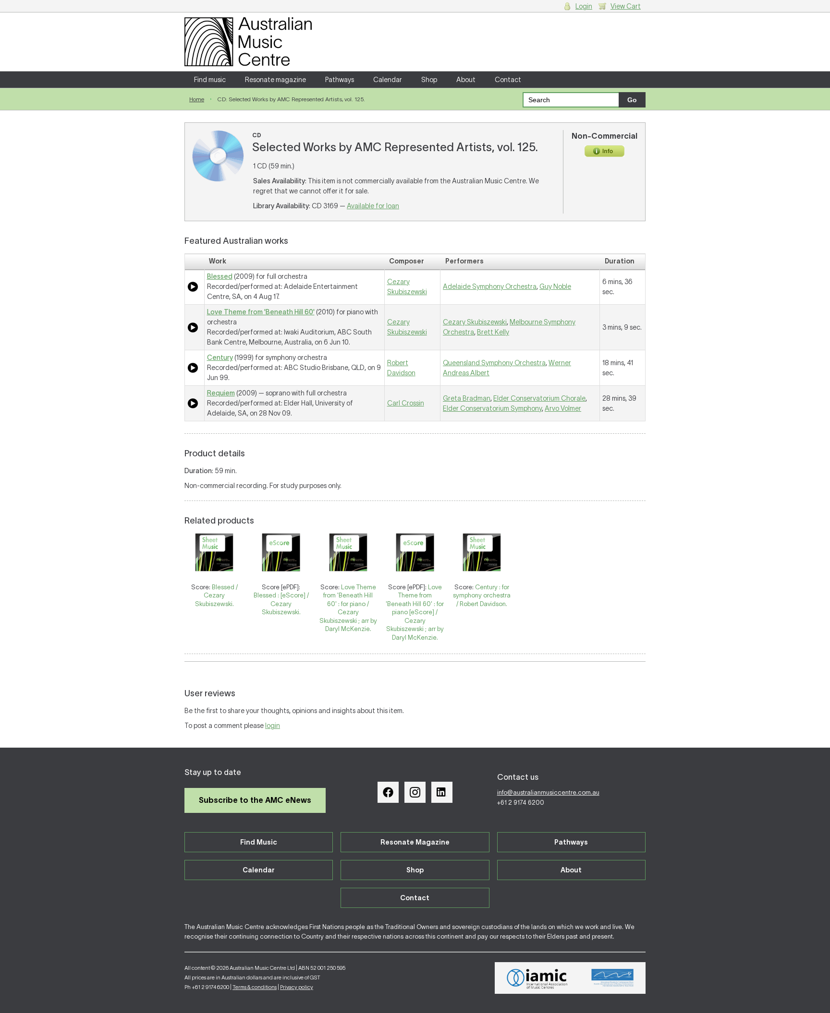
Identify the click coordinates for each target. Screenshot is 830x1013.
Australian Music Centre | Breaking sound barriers (248, 41)
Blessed (219, 276)
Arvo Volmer (563, 408)
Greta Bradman (466, 398)
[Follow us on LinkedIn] (441, 792)
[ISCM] (612, 978)
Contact (508, 79)
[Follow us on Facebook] (388, 792)
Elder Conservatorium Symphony (492, 408)
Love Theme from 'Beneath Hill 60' (261, 312)
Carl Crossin (405, 403)
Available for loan (373, 206)
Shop (429, 79)
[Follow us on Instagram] (415, 792)
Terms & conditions (254, 987)
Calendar (387, 79)
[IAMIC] (537, 978)
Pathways (339, 79)
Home (196, 99)
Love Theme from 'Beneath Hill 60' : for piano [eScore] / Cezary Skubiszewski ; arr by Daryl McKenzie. (415, 612)
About (466, 79)
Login (583, 6)
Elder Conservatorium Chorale (539, 398)
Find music (210, 79)
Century (220, 357)
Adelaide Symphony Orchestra (490, 286)
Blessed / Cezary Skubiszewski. (216, 596)
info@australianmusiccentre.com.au (548, 792)
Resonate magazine (275, 79)
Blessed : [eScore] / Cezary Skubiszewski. (281, 604)
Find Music (258, 842)
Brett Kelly (493, 332)
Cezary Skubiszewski (475, 322)
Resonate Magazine (415, 842)
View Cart (625, 6)
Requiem (221, 393)
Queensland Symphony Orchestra (494, 363)
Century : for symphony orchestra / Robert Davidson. (482, 596)
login (272, 725)
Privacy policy (296, 987)
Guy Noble (555, 286)
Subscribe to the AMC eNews (255, 800)
